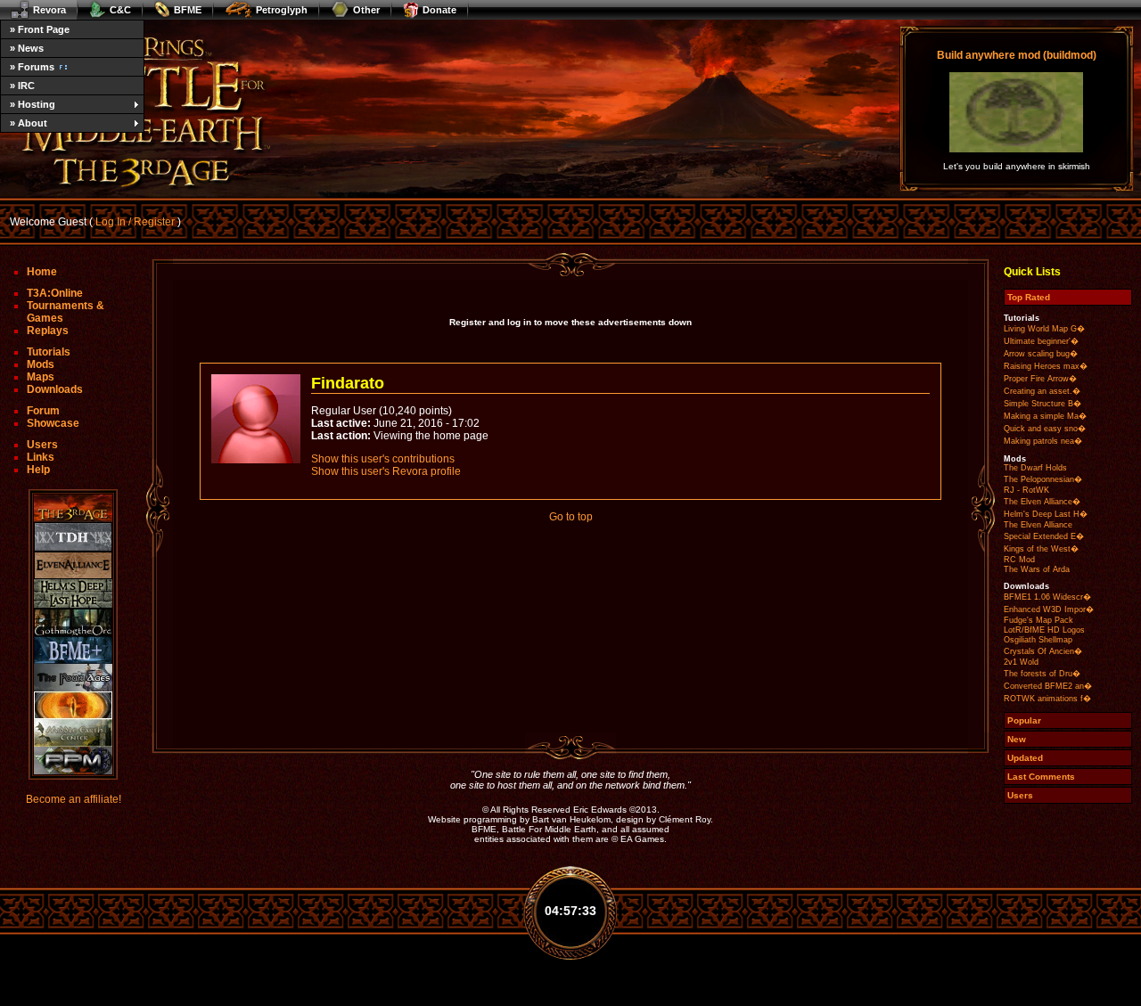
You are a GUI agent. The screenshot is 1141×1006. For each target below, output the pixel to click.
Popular (1024, 720)
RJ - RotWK (1026, 490)
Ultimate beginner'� (1041, 341)
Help (38, 469)
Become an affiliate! (73, 799)
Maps (40, 377)
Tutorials (48, 352)
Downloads (55, 389)
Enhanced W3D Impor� (1049, 609)
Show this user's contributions (383, 459)
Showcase (53, 423)
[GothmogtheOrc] (73, 622)
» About (28, 123)
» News (27, 48)
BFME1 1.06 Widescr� (1047, 597)
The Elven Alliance (1038, 524)
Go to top (571, 517)
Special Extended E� (1044, 536)
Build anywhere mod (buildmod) (1016, 55)
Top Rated (1028, 297)
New (1016, 739)
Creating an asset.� (1042, 391)
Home (42, 272)
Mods (40, 364)
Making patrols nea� (1043, 441)
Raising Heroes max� (1046, 366)
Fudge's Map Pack (1038, 620)
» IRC (22, 85)
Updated (1025, 758)
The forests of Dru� (1042, 673)
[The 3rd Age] (73, 508)
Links (40, 457)
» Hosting (32, 104)
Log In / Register (135, 222)
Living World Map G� (1044, 328)
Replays (48, 330)
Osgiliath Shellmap (1038, 639)
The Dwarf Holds (1035, 467)
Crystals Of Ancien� (1043, 651)
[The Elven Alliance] (73, 565)
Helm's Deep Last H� (1046, 514)
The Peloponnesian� (1043, 479)
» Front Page (40, 29)
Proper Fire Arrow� (1040, 378)
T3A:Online (55, 293)
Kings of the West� (1041, 548)
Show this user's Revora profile (386, 471)
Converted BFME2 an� (1048, 686)
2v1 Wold (1021, 662)
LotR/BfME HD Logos (1044, 630)
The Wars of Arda (1037, 569)
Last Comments (1041, 776)
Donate (439, 9)
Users (42, 444)
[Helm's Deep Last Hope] (73, 594)
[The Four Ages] (73, 677)
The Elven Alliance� (1042, 501)
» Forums (32, 66)
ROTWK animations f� (1047, 698)
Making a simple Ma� (1045, 416)
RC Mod (1019, 559)
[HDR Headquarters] (73, 705)
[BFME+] (73, 650)
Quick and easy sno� (1045, 428)
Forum (43, 411)
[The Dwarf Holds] (73, 537)
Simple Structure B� (1042, 403)
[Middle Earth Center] (73, 733)
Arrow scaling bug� (1041, 353)
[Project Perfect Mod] (73, 760)
